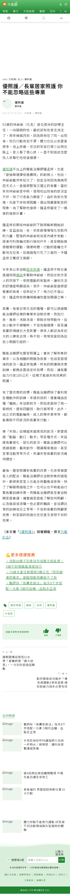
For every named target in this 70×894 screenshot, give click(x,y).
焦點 (5, 11)
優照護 (7, 169)
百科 (52, 11)
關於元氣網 (10, 874)
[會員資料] (61, 4)
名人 (20, 79)
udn (4, 79)
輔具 (19, 275)
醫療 (42, 11)
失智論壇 (29, 11)
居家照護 (33, 269)
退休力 (62, 874)
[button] (65, 11)
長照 (39, 605)
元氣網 (12, 79)
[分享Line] (26, 18)
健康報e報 (17, 859)
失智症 (9, 613)
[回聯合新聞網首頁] (4, 4)
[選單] (66, 4)
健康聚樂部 (25, 874)
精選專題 (38, 874)
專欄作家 (41, 880)
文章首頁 (28, 880)
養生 (16, 11)
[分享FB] (9, 18)
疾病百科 (50, 874)
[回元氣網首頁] (12, 4)
